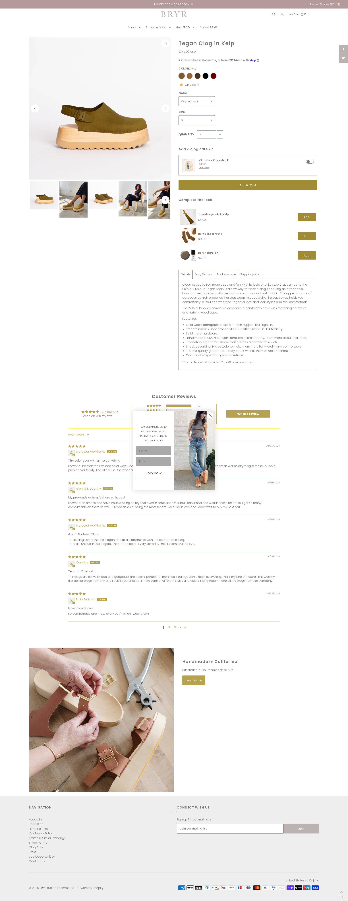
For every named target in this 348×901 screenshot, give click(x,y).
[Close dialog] (210, 415)
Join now (153, 473)
